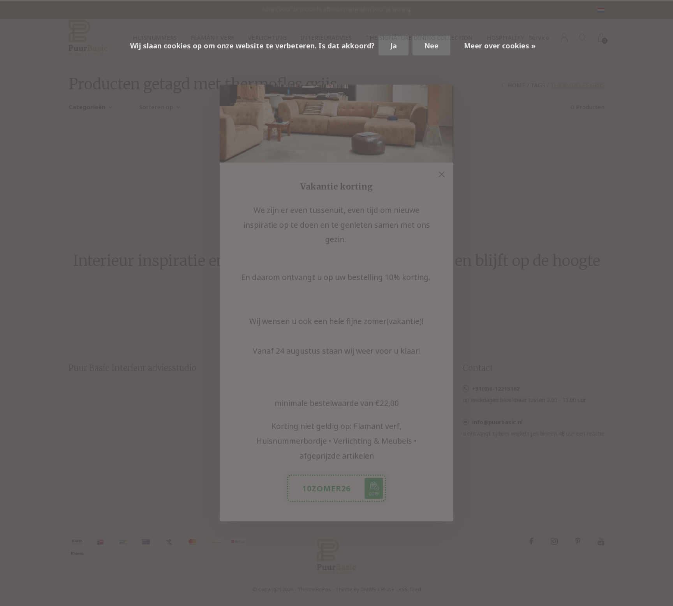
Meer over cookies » (500, 45)
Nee (431, 45)
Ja (393, 45)
